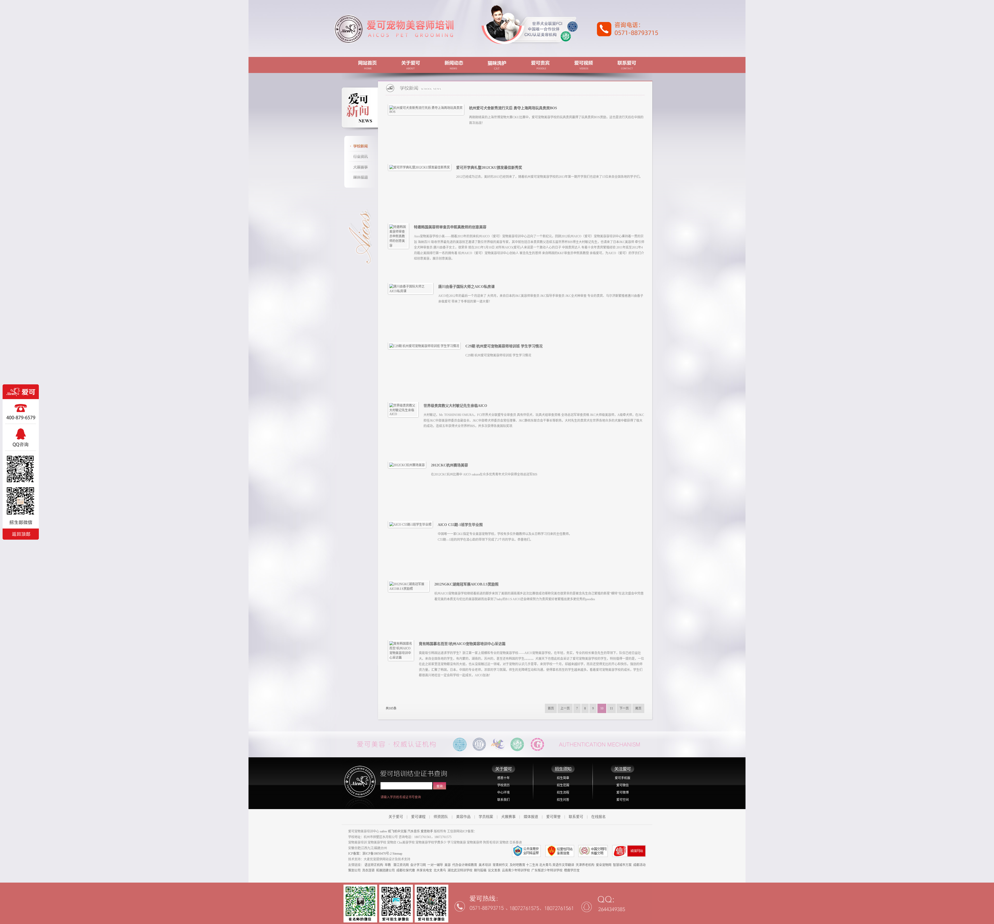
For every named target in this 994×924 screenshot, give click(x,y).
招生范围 (563, 785)
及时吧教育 (517, 865)
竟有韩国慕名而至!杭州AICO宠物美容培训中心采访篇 (462, 644)
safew (383, 831)
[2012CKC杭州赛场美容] (408, 464)
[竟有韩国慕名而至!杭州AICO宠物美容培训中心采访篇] (402, 650)
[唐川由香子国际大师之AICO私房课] (412, 288)
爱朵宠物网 (603, 865)
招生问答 (563, 800)
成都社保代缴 (405, 870)
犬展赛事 (359, 167)
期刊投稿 (480, 870)
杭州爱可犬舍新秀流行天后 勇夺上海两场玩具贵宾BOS (513, 108)
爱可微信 (622, 785)
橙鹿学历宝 (572, 870)
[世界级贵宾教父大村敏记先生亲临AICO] (404, 409)
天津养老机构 (585, 865)
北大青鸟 (545, 865)
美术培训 (485, 865)
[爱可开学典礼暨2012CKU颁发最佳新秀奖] (421, 167)
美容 (447, 865)
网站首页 (366, 65)
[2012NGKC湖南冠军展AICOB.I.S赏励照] (410, 586)
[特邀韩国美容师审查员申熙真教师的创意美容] (400, 236)
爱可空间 (622, 800)
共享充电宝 (424, 870)
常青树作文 (500, 865)
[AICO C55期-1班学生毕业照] (412, 524)
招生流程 (563, 792)
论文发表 (494, 870)
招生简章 (563, 778)
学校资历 (503, 785)
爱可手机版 (622, 778)
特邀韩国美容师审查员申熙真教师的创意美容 (450, 227)
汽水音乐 (413, 831)
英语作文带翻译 (563, 865)
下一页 (624, 708)
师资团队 (441, 817)
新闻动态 (453, 65)
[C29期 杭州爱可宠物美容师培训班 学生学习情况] (425, 345)
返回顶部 (21, 534)
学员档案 (486, 817)
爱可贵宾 (540, 65)
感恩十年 (503, 778)
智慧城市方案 (622, 865)
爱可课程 (418, 817)
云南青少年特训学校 (516, 870)
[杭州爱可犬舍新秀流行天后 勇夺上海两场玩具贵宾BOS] (427, 109)
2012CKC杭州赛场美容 (449, 465)
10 (601, 708)
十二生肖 (532, 865)
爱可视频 (584, 65)
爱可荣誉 (553, 817)
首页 (551, 708)
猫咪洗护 (497, 65)
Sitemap (397, 853)
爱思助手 (427, 831)
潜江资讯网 (401, 865)
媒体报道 (359, 177)
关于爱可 (410, 65)
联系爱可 (627, 65)
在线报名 (598, 817)
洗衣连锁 (368, 870)
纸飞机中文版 (397, 831)
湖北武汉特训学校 (460, 870)
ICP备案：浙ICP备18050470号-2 (370, 853)
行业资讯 (359, 156)
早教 (388, 865)
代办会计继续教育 (464, 865)
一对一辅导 (435, 865)
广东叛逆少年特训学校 (546, 870)
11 (611, 708)
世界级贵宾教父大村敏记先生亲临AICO (455, 406)
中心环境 (503, 792)
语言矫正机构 (373, 865)
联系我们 (503, 800)
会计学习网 (418, 865)
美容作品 (463, 817)
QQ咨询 (21, 437)
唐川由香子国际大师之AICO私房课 (466, 287)
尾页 (638, 708)
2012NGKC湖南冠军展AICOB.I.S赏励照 (466, 584)
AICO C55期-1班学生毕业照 (460, 525)
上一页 (565, 708)
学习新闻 (359, 146)
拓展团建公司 (385, 870)
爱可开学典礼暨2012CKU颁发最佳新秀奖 (489, 168)
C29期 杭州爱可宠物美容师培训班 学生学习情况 (504, 346)
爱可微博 (622, 792)
